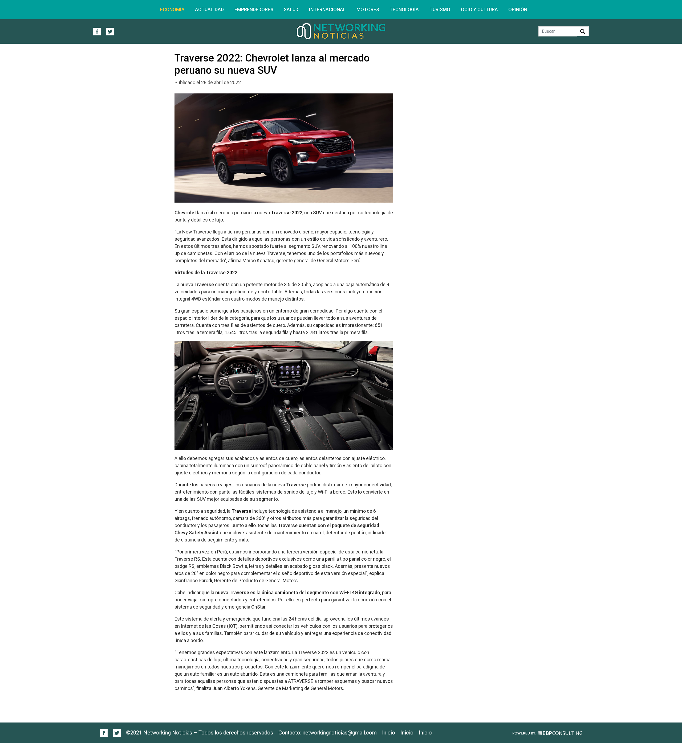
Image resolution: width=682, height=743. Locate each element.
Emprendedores (253, 9)
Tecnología (404, 9)
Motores (367, 9)
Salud (291, 9)
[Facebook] (104, 732)
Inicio (388, 732)
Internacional (327, 9)
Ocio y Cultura (479, 9)
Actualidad (209, 9)
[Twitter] (114, 732)
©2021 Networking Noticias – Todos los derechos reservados (199, 732)
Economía (172, 9)
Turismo (439, 9)
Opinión (517, 9)
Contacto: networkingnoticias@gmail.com (327, 732)
